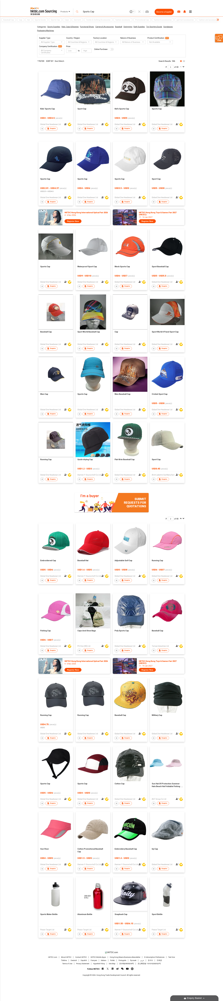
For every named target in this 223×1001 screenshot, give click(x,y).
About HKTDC (66, 957)
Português (122, 960)
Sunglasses (168, 27)
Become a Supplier (164, 12)
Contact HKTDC (81, 957)
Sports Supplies (53, 27)
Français (94, 960)
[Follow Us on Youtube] (127, 969)
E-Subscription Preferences (154, 957)
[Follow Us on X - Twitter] (107, 969)
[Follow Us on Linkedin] (112, 969)
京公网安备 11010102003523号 (149, 964)
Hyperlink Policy (99, 964)
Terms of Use (67, 964)
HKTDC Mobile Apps (98, 957)
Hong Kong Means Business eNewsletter (125, 957)
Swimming (128, 27)
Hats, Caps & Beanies (70, 27)
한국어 (150, 960)
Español (84, 960)
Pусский (133, 960)
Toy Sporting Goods (154, 27)
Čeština (64, 960)
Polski (112, 960)
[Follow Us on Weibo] (117, 969)
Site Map (112, 964)
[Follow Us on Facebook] (103, 969)
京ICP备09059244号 (126, 964)
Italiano (103, 960)
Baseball (118, 27)
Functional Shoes (87, 27)
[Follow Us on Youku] (132, 969)
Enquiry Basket (194, 998)
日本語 (159, 960)
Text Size (171, 957)
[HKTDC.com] (111, 952)
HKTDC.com (52, 957)
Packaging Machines (45, 31)
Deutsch (74, 960)
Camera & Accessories (104, 27)
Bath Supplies (139, 27)
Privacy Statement (82, 964)
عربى (142, 960)
